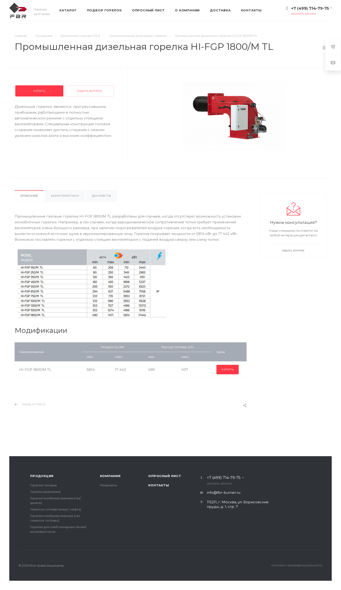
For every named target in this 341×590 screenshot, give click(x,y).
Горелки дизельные (45, 492)
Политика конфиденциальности (296, 565)
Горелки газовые (43, 485)
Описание (29, 195)
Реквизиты (108, 485)
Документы (101, 195)
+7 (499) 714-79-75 (310, 8)
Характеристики (65, 195)
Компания (110, 476)
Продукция (42, 476)
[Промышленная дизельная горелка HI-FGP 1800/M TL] (234, 116)
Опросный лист (164, 476)
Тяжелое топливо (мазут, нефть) (55, 509)
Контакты (158, 485)
